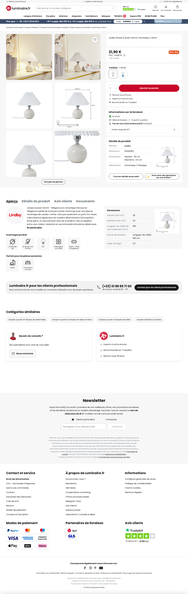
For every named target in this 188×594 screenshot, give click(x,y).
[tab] (12, 201)
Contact (10, 492)
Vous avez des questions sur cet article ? (164, 176)
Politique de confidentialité (115, 454)
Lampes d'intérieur (31, 27)
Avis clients (63, 201)
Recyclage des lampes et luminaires (137, 573)
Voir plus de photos (53, 182)
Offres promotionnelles (77, 496)
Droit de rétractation (17, 479)
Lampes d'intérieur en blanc (149, 319)
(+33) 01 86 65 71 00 (116, 286)
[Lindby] (15, 215)
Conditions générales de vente (140, 479)
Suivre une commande (17, 487)
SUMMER (128, 21)
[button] (29, 105)
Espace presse (73, 510)
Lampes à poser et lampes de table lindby (27, 319)
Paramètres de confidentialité (47, 573)
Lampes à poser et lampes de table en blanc (72, 319)
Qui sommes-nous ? (76, 479)
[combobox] (76, 8)
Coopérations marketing (78, 492)
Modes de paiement (16, 510)
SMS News (71, 487)
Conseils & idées (87, 514)
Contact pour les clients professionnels (156, 287)
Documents (85, 201)
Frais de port (12, 501)
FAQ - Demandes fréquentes (20, 483)
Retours (10, 505)
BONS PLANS (151, 16)
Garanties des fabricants (18, 496)
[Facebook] (86, 568)
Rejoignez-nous (73, 501)
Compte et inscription (17, 514)
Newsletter (71, 483)
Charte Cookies (133, 487)
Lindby (127, 145)
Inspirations (71, 514)
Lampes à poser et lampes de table (54, 27)
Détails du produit (36, 201)
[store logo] (18, 8)
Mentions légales (133, 492)
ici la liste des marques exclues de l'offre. (114, 457)
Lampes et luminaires (14, 27)
